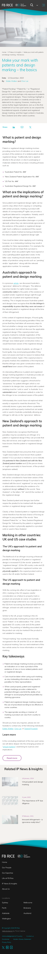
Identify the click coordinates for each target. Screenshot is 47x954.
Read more (12, 758)
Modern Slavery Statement (22, 939)
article (16, 283)
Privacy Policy (6, 942)
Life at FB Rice (7, 878)
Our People (6, 867)
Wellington (6, 918)
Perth (4, 908)
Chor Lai (24, 81)
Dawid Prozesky (31, 728)
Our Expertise (7, 873)
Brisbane (27, 908)
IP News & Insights (15, 52)
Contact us (30, 936)
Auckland (27, 913)
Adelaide (5, 913)
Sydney (5, 902)
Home (4, 52)
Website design (7, 931)
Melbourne (28, 902)
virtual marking (9, 747)
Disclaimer (5, 939)
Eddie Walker (11, 81)
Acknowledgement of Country (12, 936)
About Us (6, 889)
